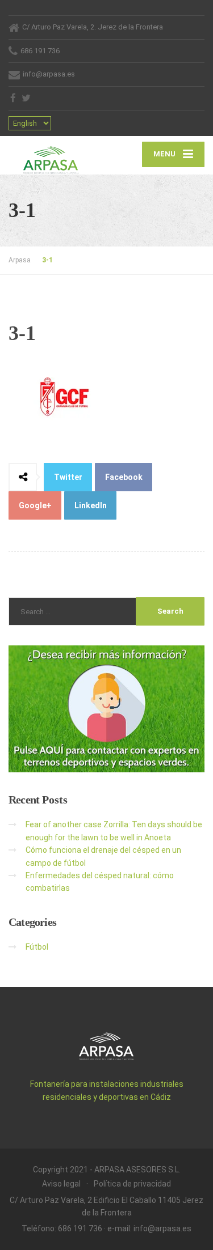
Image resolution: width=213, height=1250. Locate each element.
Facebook (124, 477)
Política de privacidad (132, 1183)
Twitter (68, 477)
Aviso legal (61, 1183)
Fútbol (37, 946)
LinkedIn (90, 505)
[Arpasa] (58, 155)
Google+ (35, 505)
